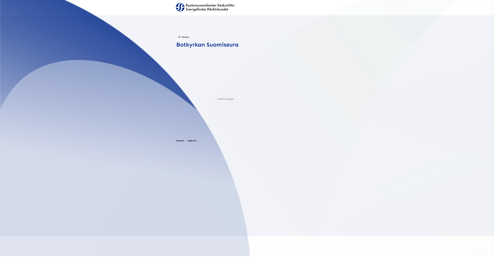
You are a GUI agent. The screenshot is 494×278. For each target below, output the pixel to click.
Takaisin (185, 37)
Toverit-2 (180, 141)
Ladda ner (191, 141)
